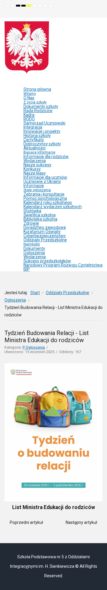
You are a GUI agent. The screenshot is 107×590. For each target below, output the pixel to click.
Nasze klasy (34, 173)
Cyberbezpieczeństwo (44, 235)
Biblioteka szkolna (40, 219)
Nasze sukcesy (37, 164)
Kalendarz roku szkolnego (47, 202)
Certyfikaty (33, 139)
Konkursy (32, 169)
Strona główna (37, 91)
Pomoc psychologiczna (45, 198)
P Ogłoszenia (34, 347)
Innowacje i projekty (41, 131)
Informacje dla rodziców (46, 156)
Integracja (32, 127)
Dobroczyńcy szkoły (42, 143)
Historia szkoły (37, 135)
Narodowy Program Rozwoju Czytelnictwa (63, 265)
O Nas (35, 99)
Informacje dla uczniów (45, 177)
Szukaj (98, 13)
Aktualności (39, 150)
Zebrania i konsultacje (43, 194)
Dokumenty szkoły (40, 106)
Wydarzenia (34, 160)
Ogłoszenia (34, 252)
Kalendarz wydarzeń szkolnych (52, 206)
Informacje (37, 187)
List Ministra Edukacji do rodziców (53, 507)
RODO (29, 119)
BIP (26, 269)
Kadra (28, 114)
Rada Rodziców (38, 110)
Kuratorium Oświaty (42, 231)
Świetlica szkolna (39, 215)
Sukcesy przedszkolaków (47, 261)
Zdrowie (31, 223)
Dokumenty (34, 248)
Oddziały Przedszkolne (45, 241)
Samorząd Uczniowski (44, 123)
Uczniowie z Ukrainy (42, 181)
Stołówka (32, 210)
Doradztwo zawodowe (44, 227)
